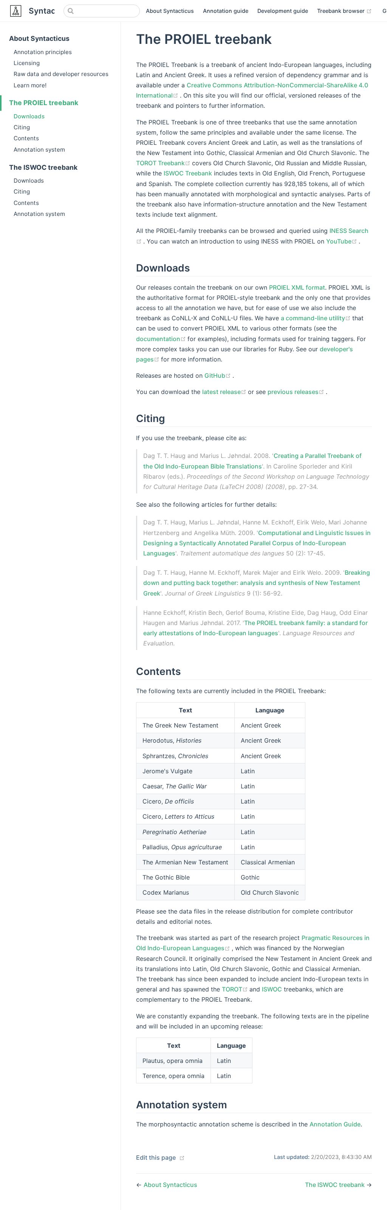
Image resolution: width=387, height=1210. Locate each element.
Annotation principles (43, 52)
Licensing (27, 63)
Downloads (29, 116)
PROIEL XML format (297, 287)
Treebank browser (344, 10)
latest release (225, 392)
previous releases (297, 392)
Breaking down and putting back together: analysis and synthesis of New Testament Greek (256, 583)
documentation (161, 339)
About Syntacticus (170, 11)
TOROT (235, 989)
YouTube (342, 241)
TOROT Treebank (164, 163)
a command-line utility (316, 318)
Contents (26, 138)
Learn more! (30, 85)
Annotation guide (225, 11)
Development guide (282, 11)
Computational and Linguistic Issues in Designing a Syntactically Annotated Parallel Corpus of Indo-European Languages (257, 543)
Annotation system (39, 149)
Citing (22, 127)
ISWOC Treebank (188, 173)
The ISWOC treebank (43, 167)
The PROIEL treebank (43, 103)
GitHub (218, 375)
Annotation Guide (335, 1124)
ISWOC (272, 989)
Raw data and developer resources (61, 74)
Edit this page (156, 1157)
